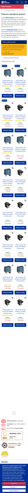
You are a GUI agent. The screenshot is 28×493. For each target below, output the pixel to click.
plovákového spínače (12, 29)
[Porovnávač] (17, 2)
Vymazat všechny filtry (8, 53)
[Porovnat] (12, 69)
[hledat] (26, 6)
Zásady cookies (20, 480)
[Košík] (21, 2)
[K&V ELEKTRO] (5, 2)
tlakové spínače (10, 17)
